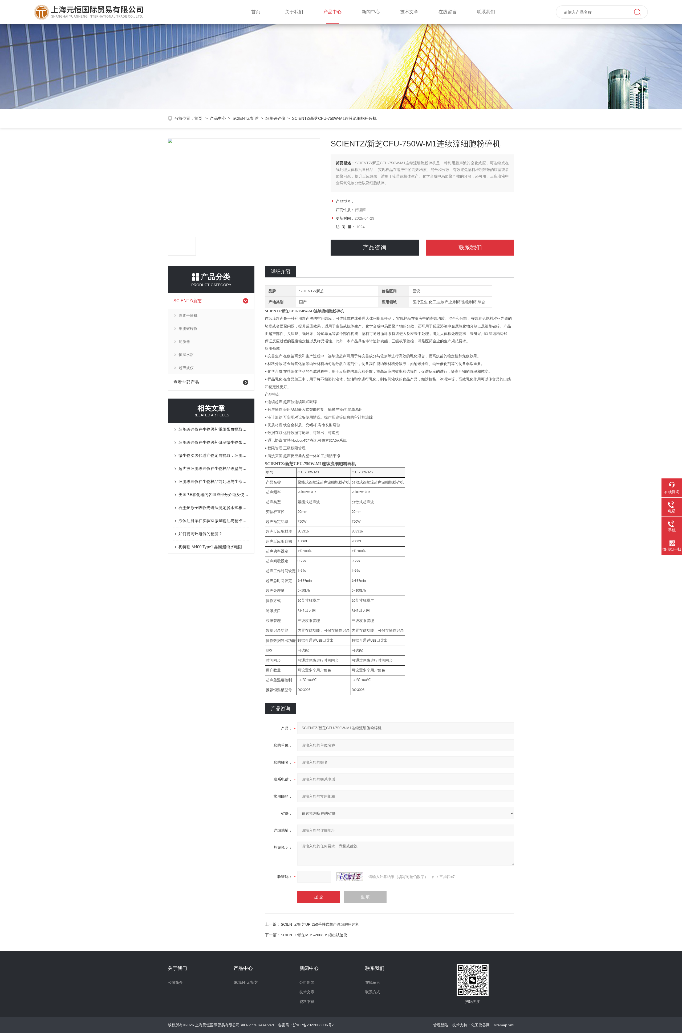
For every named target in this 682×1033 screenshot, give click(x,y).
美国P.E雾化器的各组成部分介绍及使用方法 (213, 494)
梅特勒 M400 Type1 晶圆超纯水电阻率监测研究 (213, 546)
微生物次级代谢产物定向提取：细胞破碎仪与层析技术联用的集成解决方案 (213, 455)
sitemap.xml (504, 1025)
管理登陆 (440, 1025)
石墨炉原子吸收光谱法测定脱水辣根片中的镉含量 (213, 507)
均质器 (184, 341)
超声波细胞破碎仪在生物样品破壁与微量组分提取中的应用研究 (213, 468)
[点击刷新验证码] (349, 876)
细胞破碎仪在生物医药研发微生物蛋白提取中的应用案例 (213, 442)
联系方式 (372, 992)
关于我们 (294, 11)
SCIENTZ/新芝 (246, 118)
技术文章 (409, 11)
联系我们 (486, 11)
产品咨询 (374, 247)
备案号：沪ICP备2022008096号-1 (306, 1025)
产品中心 (332, 11)
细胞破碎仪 (275, 118)
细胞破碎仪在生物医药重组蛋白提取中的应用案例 (213, 429)
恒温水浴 (186, 354)
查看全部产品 (186, 382)
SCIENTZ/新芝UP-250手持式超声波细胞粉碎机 (320, 924)
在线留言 (448, 11)
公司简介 (175, 982)
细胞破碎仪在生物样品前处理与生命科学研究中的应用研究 (213, 481)
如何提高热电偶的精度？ (200, 533)
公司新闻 (306, 982)
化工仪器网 (480, 1025)
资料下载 (306, 1001)
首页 (255, 11)
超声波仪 (186, 368)
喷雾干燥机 (188, 315)
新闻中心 (371, 11)
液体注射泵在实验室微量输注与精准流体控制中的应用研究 (213, 520)
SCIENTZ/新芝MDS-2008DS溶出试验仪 (314, 935)
